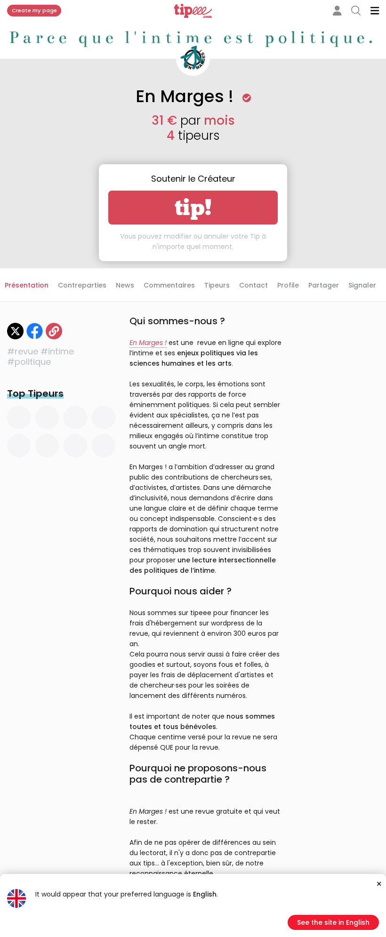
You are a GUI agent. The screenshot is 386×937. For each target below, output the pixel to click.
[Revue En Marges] (15, 331)
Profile (288, 285)
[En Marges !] (54, 331)
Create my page (34, 10)
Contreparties (82, 285)
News (125, 285)
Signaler (362, 285)
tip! (193, 207)
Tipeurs (217, 285)
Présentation (26, 285)
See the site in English (333, 922)
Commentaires (169, 285)
